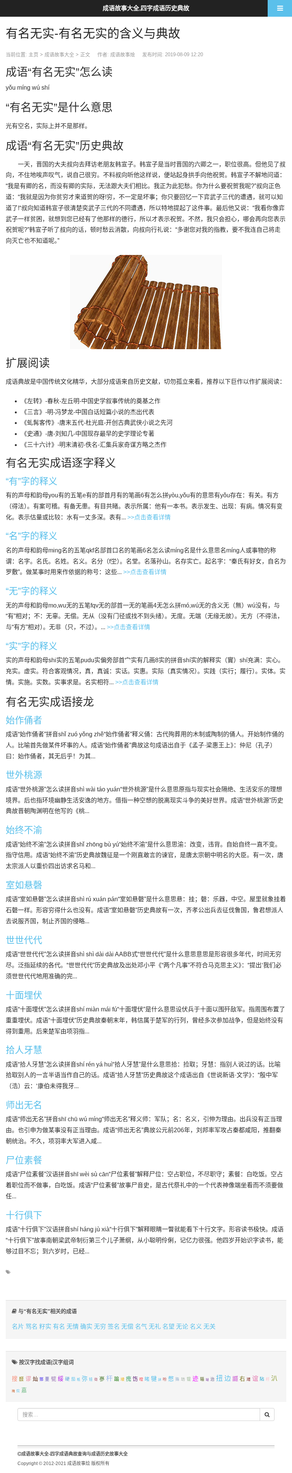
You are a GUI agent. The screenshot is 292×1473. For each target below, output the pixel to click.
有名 (59, 1326)
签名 (114, 1326)
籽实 (45, 1326)
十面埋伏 (24, 995)
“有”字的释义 (31, 481)
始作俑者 (24, 720)
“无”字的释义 (31, 591)
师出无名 (24, 1105)
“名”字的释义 (31, 536)
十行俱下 (24, 1215)
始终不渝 (24, 830)
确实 (86, 1326)
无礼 (155, 1326)
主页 (33, 54)
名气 (141, 1326)
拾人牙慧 (24, 1050)
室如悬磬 (24, 885)
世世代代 (24, 940)
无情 (73, 1326)
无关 (209, 1326)
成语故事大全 (59, 54)
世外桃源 (24, 775)
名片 (18, 1326)
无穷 (100, 1326)
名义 (196, 1326)
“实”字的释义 (31, 646)
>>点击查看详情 (149, 517)
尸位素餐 (24, 1160)
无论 (182, 1326)
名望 (168, 1326)
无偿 (127, 1326)
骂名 (31, 1326)
